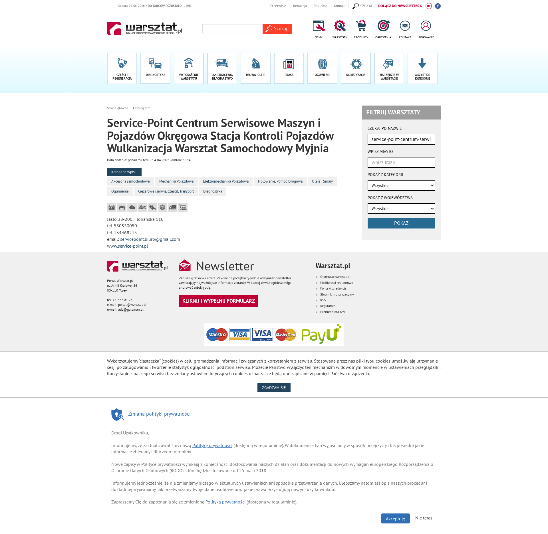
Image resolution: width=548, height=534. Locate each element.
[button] (423, 68)
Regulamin (328, 306)
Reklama (320, 5)
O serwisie (278, 5)
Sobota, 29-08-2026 (146, 5)
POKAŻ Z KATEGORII (385, 174)
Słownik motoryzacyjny (337, 294)
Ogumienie (120, 191)
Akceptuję (395, 518)
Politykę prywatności (212, 445)
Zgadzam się (276, 387)
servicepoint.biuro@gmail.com (150, 239)
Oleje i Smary (322, 181)
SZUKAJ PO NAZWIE (385, 128)
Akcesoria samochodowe (130, 181)
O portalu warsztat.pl (335, 276)
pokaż (401, 223)
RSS (323, 300)
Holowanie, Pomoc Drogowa (280, 181)
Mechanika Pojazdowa (176, 181)
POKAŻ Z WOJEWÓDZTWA (390, 197)
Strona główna (117, 108)
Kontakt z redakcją (333, 288)
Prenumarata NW (332, 312)
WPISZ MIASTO (380, 151)
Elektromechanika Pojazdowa (226, 181)
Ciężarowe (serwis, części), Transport (166, 191)
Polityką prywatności (225, 502)
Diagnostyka (212, 191)
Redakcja (300, 5)
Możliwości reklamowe (336, 282)
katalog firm (141, 108)
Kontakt (340, 5)
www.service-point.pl (127, 246)
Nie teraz (423, 518)
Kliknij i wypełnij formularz (218, 301)
